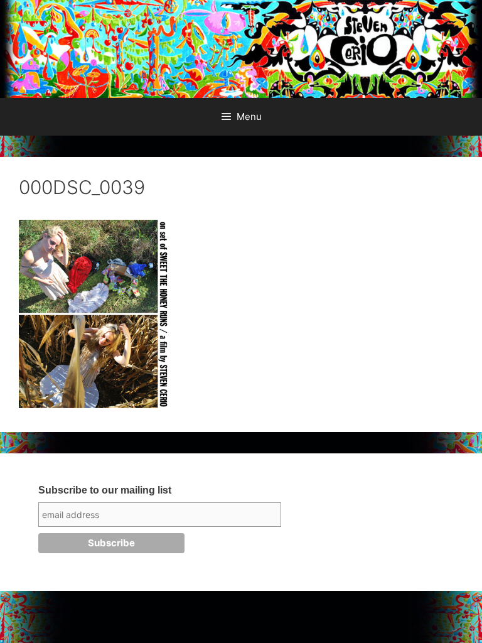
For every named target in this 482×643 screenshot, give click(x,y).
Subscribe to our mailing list (104, 490)
